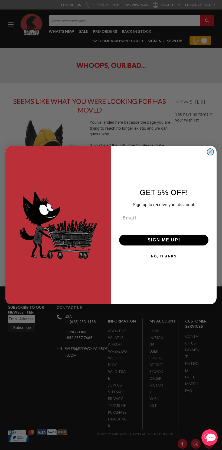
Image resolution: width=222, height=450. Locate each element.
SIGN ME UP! (164, 240)
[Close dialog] (210, 151)
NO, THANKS (164, 256)
